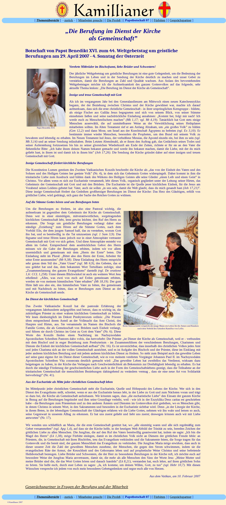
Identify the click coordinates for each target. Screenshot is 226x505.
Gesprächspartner (180, 20)
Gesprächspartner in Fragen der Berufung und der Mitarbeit (76, 486)
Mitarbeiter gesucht (90, 20)
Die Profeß (114, 20)
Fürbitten (159, 20)
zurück (68, 20)
